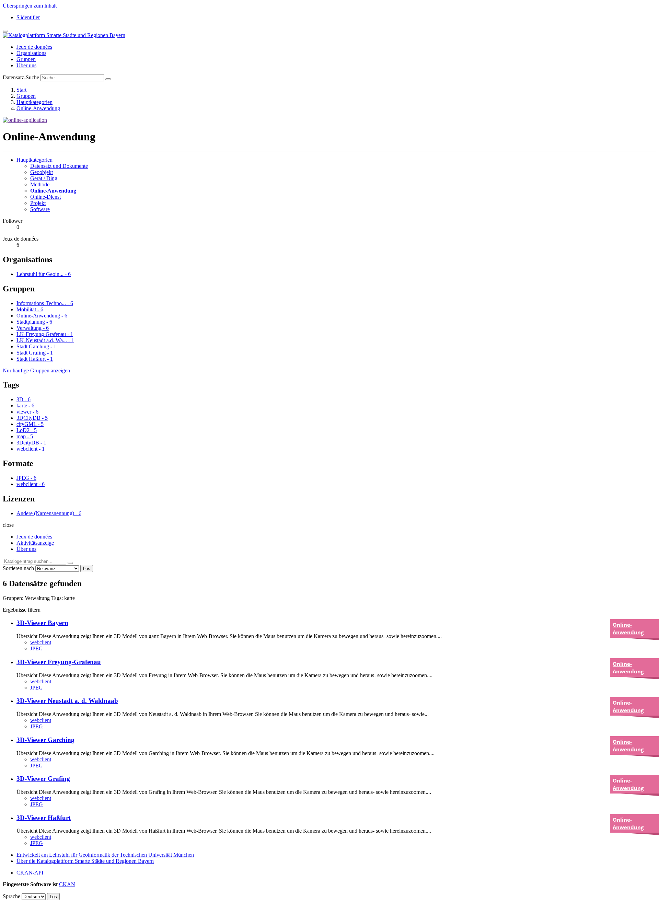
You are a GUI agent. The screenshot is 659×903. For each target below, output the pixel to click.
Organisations (31, 53)
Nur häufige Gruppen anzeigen (36, 370)
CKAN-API (29, 873)
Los (86, 568)
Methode (39, 184)
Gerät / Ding (43, 178)
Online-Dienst (45, 197)
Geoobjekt (41, 172)
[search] (70, 563)
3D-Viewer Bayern (42, 622)
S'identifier (28, 17)
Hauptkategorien (34, 102)
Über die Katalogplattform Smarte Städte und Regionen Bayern (85, 861)
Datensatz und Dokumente (59, 166)
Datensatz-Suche (21, 77)
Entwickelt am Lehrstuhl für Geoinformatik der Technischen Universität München (105, 855)
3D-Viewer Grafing (43, 778)
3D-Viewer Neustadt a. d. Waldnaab (67, 700)
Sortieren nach (18, 568)
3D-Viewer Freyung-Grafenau (58, 661)
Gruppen (26, 59)
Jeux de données (34, 47)
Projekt (38, 203)
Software (40, 209)
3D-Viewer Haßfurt (43, 817)
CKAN (67, 884)
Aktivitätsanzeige (35, 543)
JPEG (36, 648)
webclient (40, 642)
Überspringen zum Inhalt (30, 6)
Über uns (26, 65)
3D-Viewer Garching (45, 739)
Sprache (11, 896)
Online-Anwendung (38, 108)
